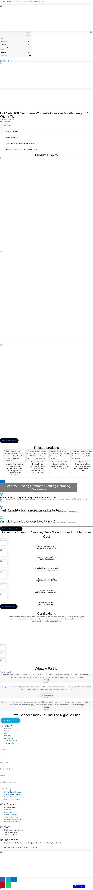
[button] (1, 672)
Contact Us (4, 55)
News (2, 49)
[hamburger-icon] (91, 32)
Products (3, 41)
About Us (3, 52)
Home (2, 38)
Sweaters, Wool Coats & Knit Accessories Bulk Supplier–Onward (22, 1)
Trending (3, 44)
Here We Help (4, 47)
